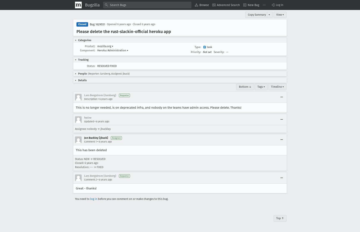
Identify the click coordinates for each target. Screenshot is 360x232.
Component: (87, 50)
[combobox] (147, 5)
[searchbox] (147, 5)
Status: (91, 66)
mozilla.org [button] (105, 46)
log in (93, 198)
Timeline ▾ (277, 86)
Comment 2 (90, 179)
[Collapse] (281, 97)
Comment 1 (90, 141)
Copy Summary (257, 14)
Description (90, 99)
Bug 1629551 (97, 24)
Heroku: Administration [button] (112, 50)
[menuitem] (202, 5)
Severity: (219, 52)
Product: (90, 46)
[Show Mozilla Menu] (78, 5)
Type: (198, 47)
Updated (89, 121)
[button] (277, 5)
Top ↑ (280, 218)
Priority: (196, 52)
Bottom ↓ (245, 86)
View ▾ (280, 14)
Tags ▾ (261, 86)
